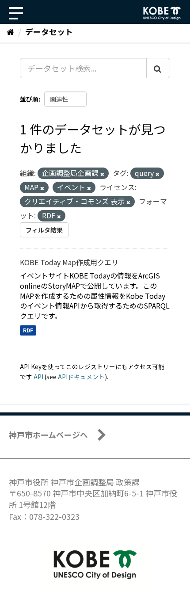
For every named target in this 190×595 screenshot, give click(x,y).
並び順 (29, 99)
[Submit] (158, 68)
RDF (28, 330)
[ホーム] (10, 31)
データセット (49, 31)
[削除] (102, 173)
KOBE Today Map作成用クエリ (69, 262)
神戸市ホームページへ (48, 434)
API (38, 376)
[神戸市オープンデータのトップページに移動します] (162, 13)
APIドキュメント (81, 376)
